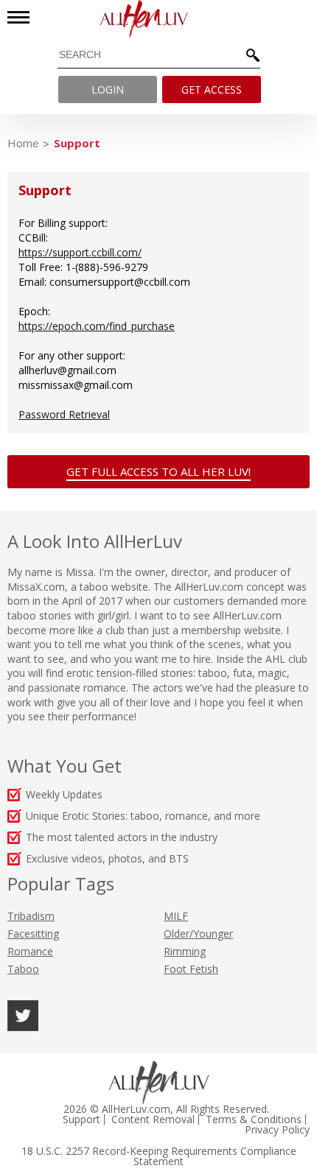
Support (77, 143)
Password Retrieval (64, 414)
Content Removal (153, 1119)
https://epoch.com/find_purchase (96, 326)
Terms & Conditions (254, 1119)
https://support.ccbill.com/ (80, 252)
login (107, 89)
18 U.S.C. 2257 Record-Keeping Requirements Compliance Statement (158, 1156)
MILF (176, 916)
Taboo (23, 969)
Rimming (185, 951)
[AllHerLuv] (158, 19)
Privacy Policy (277, 1130)
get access (211, 89)
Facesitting (33, 934)
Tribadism (31, 916)
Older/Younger (198, 934)
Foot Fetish (191, 969)
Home (23, 143)
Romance (30, 951)
